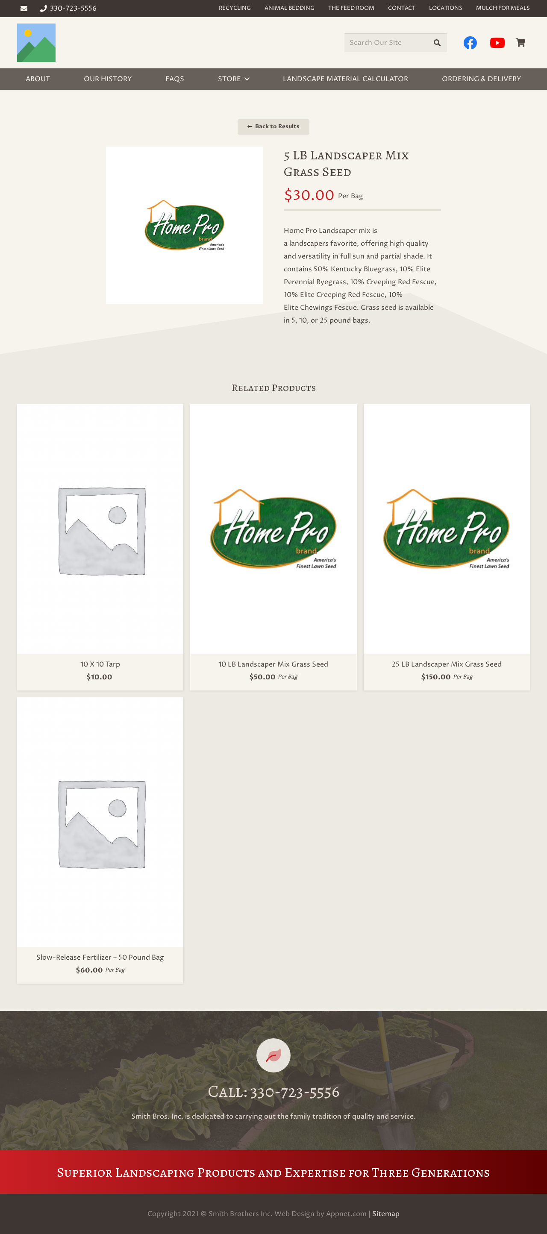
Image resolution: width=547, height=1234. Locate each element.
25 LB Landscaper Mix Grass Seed (446, 664)
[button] (247, 79)
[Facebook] (470, 42)
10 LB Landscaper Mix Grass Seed (273, 664)
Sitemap (386, 1214)
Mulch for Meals (503, 8)
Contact (401, 8)
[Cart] (520, 42)
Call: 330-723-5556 (274, 1091)
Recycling (235, 8)
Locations (445, 8)
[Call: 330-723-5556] (273, 1055)
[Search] (437, 43)
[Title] (36, 43)
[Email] (24, 8)
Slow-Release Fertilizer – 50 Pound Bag (100, 957)
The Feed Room (351, 8)
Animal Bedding (290, 8)
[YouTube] (497, 42)
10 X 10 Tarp (100, 664)
